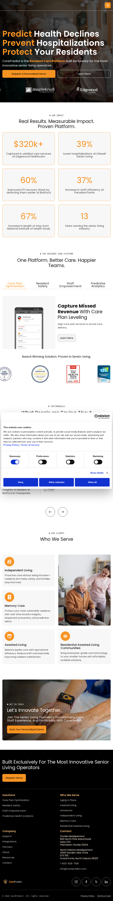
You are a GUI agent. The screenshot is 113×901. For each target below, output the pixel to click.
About (5, 852)
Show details (97, 473)
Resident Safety (11, 805)
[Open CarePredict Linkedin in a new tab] (106, 881)
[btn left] (50, 512)
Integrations (9, 841)
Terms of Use (104, 896)
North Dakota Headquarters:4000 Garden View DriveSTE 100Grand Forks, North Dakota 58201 (79, 854)
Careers (7, 862)
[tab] (15, 285)
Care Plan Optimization (15, 800)
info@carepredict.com (73, 868)
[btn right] (62, 512)
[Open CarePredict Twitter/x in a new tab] (96, 881)
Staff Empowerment (14, 810)
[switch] (42, 462)
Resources (8, 857)
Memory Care (68, 821)
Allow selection (56, 482)
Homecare (66, 810)
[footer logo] (12, 881)
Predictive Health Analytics (17, 816)
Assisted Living (68, 805)
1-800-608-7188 (69, 863)
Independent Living (71, 815)
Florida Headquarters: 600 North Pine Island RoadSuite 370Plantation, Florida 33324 (75, 840)
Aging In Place (68, 800)
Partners (7, 847)
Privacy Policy (88, 896)
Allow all (92, 482)
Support (7, 836)
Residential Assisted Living (74, 826)
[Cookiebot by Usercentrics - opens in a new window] (97, 416)
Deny (20, 482)
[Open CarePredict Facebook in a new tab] (86, 881)
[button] (108, 5)
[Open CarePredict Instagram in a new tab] (76, 881)
